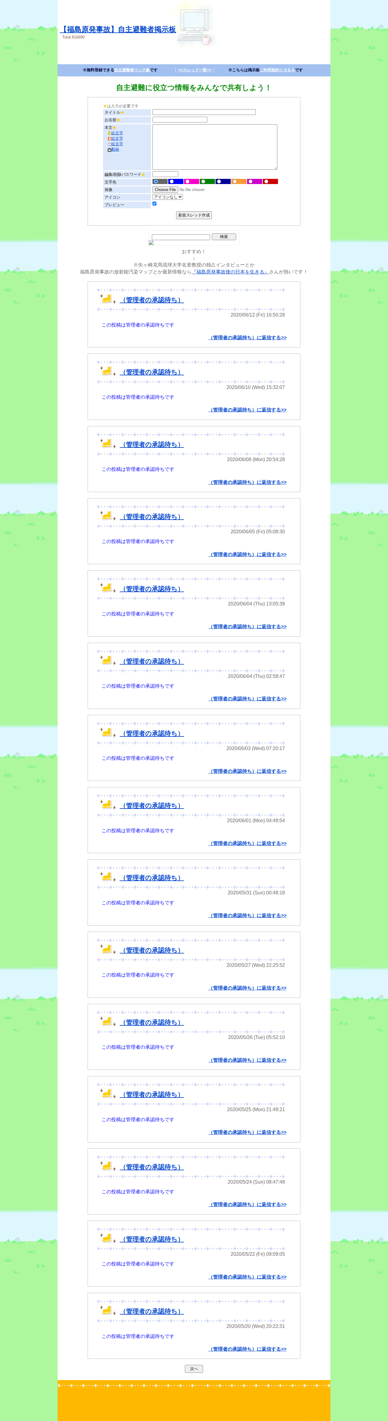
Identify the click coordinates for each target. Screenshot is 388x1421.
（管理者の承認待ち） (152, 299)
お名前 (112, 120)
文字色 (110, 182)
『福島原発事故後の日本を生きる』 (230, 271)
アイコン (112, 197)
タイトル (114, 112)
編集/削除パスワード (125, 174)
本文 (110, 127)
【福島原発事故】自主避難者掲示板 (118, 29)
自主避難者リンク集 (132, 70)
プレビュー (114, 205)
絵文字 (117, 133)
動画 (115, 149)
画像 (108, 189)
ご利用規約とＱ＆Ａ (277, 70)
